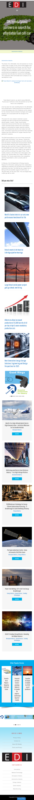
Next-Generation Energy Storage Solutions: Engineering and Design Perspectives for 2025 (16, 363)
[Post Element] (6, 684)
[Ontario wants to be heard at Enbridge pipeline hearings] (17, 234)
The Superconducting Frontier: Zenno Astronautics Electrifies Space (17, 551)
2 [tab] (17, 704)
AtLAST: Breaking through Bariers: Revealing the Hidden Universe (17, 635)
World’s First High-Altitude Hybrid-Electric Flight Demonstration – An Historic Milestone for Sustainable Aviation (17, 425)
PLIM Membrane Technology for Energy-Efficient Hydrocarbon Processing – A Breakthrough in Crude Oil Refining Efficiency (17, 506)
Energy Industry (17, 511)
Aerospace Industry (17, 430)
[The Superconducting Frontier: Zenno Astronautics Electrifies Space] (17, 536)
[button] (10, 396)
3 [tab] (18, 704)
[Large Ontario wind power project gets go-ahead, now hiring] (17, 269)
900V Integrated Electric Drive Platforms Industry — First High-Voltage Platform (17, 471)
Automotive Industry (17, 51)
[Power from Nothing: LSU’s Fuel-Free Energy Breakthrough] (17, 577)
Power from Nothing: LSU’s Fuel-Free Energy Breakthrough (17, 590)
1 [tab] (15, 704)
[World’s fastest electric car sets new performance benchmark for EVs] (17, 199)
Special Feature (18, 593)
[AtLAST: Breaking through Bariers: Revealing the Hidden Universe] (17, 621)
